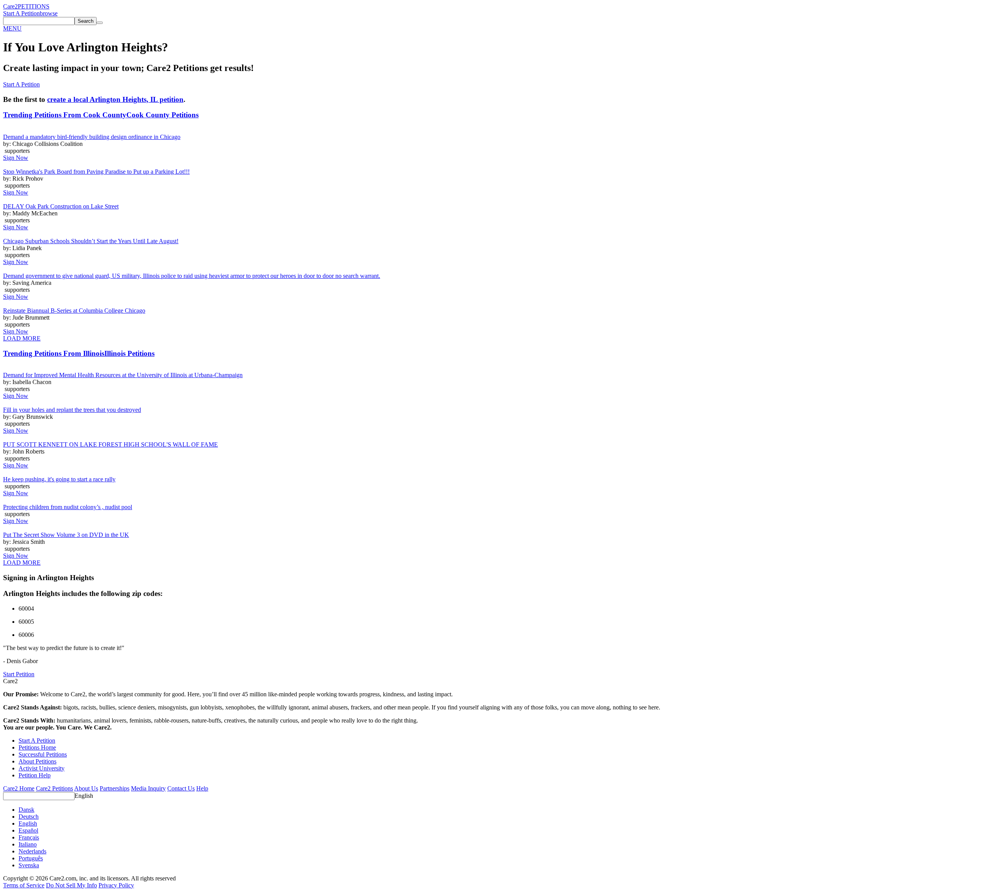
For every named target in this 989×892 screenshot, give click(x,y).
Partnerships (114, 788)
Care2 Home (18, 788)
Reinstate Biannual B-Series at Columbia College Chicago (74, 310)
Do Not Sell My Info (71, 885)
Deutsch (29, 816)
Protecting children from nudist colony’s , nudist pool (67, 507)
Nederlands (32, 851)
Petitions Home (37, 747)
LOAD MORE (22, 338)
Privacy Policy (116, 885)
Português (31, 858)
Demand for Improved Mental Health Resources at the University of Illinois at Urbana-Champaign (123, 375)
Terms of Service (23, 885)
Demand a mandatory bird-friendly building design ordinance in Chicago (91, 137)
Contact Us (181, 788)
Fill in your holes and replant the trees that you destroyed (72, 409)
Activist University (42, 768)
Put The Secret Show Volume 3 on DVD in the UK (66, 534)
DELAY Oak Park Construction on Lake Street (61, 206)
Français (29, 837)
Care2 (10, 6)
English (84, 795)
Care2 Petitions (54, 788)
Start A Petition (21, 13)
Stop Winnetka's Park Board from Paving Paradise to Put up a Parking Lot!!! (96, 171)
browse (49, 13)
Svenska (29, 865)
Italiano (28, 844)
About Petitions (37, 761)
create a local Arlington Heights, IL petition (115, 99)
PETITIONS (33, 6)
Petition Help (35, 775)
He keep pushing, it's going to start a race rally (59, 479)
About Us (86, 788)
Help (202, 788)
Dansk (26, 809)
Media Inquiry (148, 788)
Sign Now (15, 157)
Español (28, 830)
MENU (12, 28)
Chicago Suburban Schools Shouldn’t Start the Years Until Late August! (90, 241)
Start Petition (18, 674)
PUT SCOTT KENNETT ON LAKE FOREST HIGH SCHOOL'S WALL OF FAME (110, 444)
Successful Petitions (43, 754)
